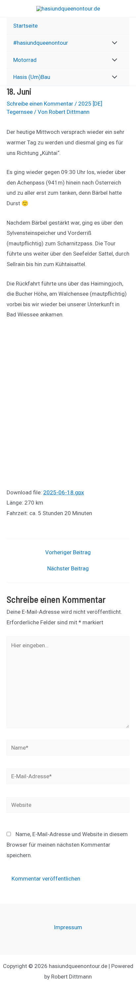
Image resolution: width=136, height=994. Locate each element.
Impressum (68, 927)
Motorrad (25, 60)
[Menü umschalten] (113, 43)
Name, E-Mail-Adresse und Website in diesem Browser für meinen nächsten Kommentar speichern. (67, 844)
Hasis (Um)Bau (31, 77)
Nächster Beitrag (68, 568)
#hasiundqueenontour (40, 42)
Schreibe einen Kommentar (40, 103)
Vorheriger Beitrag (68, 552)
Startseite (25, 25)
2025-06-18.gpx (63, 492)
